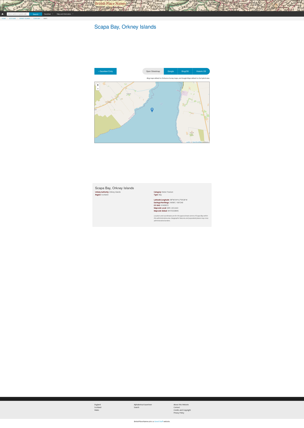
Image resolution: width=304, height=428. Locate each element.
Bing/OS (185, 71)
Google (171, 71)
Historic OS (201, 71)
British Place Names (110, 3)
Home (4, 18)
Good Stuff (158, 421)
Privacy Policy (179, 413)
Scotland (12, 18)
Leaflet (188, 142)
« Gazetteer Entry (105, 71)
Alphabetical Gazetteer (143, 404)
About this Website (181, 404)
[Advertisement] (152, 49)
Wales (96, 410)
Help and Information (64, 14)
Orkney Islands (24, 18)
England (97, 404)
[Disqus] (152, 299)
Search (136, 407)
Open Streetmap (153, 71)
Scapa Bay (36, 18)
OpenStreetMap (197, 142)
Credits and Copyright (182, 410)
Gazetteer (47, 14)
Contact (177, 407)
